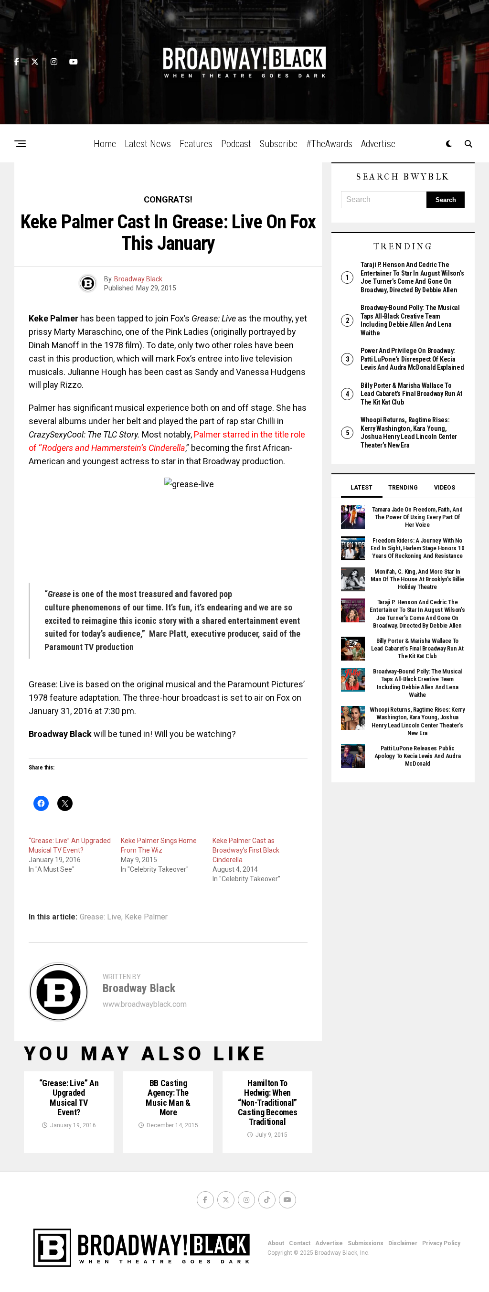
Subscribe (279, 143)
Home (105, 143)
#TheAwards (329, 143)
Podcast (236, 143)
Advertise (378, 143)
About (275, 1243)
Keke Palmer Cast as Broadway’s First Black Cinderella (246, 850)
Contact (299, 1243)
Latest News (148, 143)
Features (196, 143)
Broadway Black (138, 279)
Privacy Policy (441, 1243)
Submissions (365, 1243)
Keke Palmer (146, 917)
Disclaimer (402, 1243)
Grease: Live (100, 917)
